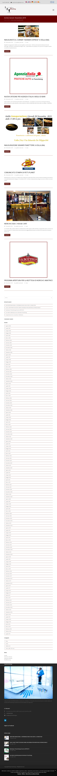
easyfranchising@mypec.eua (18, 2)
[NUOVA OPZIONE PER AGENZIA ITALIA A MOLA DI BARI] (28, 93)
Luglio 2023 (8, 415)
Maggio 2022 (8, 448)
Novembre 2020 (9, 491)
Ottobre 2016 (8, 609)
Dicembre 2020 (9, 489)
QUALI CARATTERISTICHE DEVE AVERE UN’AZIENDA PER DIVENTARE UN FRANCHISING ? (23, 307)
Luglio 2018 (8, 559)
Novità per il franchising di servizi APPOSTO (15, 310)
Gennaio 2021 (9, 487)
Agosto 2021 (8, 470)
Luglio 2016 (8, 617)
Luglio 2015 (8, 633)
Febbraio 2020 (9, 513)
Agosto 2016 (8, 614)
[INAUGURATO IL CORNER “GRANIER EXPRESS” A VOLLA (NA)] (28, 36)
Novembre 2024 (9, 376)
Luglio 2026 (8, 328)
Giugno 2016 (8, 619)
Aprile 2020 (8, 508)
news (27, 42)
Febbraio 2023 (9, 427)
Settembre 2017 (9, 583)
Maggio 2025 (8, 362)
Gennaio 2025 (9, 371)
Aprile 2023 (8, 422)
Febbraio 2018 (9, 571)
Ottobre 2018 (8, 552)
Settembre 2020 (9, 496)
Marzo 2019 (8, 540)
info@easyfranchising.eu (11, 715)
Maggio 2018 (8, 564)
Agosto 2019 (8, 528)
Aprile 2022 (8, 451)
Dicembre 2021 (9, 460)
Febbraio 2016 (9, 629)
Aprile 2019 (8, 537)
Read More (7, 51)
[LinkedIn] (5, 720)
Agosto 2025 (8, 354)
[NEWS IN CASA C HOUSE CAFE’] (28, 220)
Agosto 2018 (8, 556)
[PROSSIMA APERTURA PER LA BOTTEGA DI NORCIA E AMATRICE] (28, 277)
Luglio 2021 (8, 472)
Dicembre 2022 (9, 431)
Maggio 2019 (8, 535)
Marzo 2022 (8, 453)
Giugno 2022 (8, 446)
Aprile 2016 (8, 624)
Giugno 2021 (8, 475)
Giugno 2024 (8, 388)
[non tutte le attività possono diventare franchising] (6, 758)
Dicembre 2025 (9, 345)
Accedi (5, 655)
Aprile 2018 (8, 566)
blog (7, 641)
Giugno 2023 (8, 417)
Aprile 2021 (8, 479)
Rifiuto (23, 773)
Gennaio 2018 (9, 573)
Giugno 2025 (8, 359)
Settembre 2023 (9, 410)
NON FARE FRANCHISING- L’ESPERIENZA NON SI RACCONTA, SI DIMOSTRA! (21, 305)
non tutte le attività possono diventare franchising (16, 312)
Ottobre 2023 (8, 407)
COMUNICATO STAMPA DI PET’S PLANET (19, 172)
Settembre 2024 (9, 381)
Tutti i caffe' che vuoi (10, 648)
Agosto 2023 (8, 412)
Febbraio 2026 (9, 340)
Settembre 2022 (9, 439)
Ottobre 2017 (8, 580)
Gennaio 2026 (9, 342)
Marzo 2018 (8, 568)
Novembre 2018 (9, 549)
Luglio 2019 (8, 530)
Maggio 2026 (8, 333)
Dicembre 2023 (9, 403)
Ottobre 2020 (8, 494)
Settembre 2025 (9, 352)
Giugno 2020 (8, 504)
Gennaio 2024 (9, 400)
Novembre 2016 (9, 607)
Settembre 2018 (9, 554)
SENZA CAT (8, 646)
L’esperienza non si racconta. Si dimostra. (14, 314)
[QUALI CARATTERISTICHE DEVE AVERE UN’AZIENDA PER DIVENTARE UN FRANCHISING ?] (6, 744)
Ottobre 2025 (8, 350)
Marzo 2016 (8, 626)
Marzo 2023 (8, 424)
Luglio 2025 (8, 357)
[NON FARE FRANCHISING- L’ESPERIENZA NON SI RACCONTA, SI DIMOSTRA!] (6, 738)
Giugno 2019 (8, 532)
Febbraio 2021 (9, 484)
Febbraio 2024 (9, 398)
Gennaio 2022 (9, 458)
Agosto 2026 (8, 326)
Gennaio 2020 (9, 516)
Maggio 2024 (8, 390)
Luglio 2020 (8, 501)
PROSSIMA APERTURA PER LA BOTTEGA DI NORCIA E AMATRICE (28, 280)
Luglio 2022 (8, 443)
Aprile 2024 (8, 393)
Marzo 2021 (8, 482)
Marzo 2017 (8, 597)
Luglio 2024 (8, 386)
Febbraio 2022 (9, 455)
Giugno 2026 (8, 330)
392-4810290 (6, 2)
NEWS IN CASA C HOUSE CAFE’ (15, 223)
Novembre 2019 (9, 520)
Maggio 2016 (8, 621)
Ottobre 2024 (8, 378)
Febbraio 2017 (9, 600)
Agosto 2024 (8, 383)
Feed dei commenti (8, 658)
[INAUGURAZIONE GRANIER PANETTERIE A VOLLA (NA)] (28, 141)
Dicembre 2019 (9, 518)
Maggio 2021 (8, 477)
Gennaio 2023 (9, 429)
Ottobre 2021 (8, 465)
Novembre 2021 (9, 463)
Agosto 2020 (8, 499)
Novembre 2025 (9, 347)
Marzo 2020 (8, 511)
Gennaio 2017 (9, 602)
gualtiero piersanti (19, 42)
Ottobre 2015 (8, 631)
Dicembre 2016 (9, 605)
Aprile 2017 (8, 595)
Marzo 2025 (8, 366)
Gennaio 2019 (9, 544)
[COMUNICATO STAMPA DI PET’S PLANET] (28, 169)
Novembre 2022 (9, 434)
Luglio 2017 (8, 588)
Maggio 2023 (8, 419)
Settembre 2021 (9, 467)
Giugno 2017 (8, 590)
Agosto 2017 (8, 585)
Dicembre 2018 (9, 547)
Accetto (19, 773)
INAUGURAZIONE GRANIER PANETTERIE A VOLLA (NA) (24, 145)
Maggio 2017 (8, 592)
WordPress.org (7, 659)
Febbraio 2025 (9, 369)
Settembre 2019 (9, 525)
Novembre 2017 (9, 578)
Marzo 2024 (8, 395)
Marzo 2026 (8, 338)
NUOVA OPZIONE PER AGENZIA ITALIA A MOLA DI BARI (24, 96)
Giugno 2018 (8, 561)
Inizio (5, 20)
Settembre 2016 (9, 612)
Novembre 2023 (9, 405)
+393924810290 (9, 713)
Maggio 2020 (8, 506)
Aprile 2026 (8, 335)
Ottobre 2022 (8, 436)
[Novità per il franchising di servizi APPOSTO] (6, 750)
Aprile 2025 (8, 364)
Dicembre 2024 (9, 374)
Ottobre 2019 (8, 523)
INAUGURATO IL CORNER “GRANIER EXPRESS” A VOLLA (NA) (26, 40)
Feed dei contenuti (8, 656)
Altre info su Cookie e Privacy (32, 773)
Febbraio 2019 (9, 542)
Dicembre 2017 (9, 576)
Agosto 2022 (8, 441)
